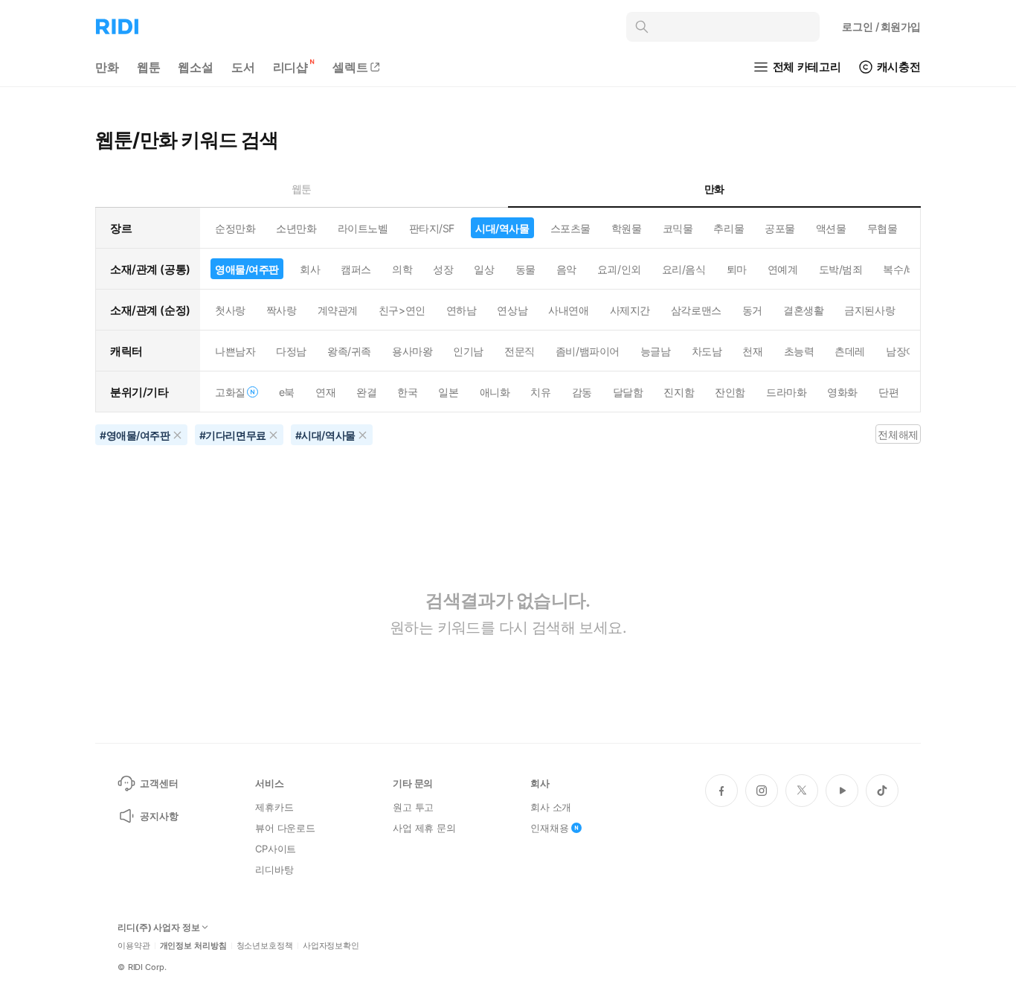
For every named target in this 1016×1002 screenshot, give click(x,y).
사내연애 (568, 310)
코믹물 (678, 228)
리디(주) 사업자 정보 (159, 927)
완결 (366, 392)
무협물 (882, 228)
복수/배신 (905, 269)
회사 (310, 269)
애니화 (495, 392)
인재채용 (549, 828)
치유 (540, 392)
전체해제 (898, 434)
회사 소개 (550, 807)
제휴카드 (274, 807)
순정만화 (235, 228)
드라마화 (786, 392)
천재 (752, 351)
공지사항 (159, 816)
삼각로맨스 (696, 310)
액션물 (831, 228)
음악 (566, 269)
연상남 (512, 310)
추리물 (728, 228)
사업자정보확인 (331, 946)
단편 (888, 392)
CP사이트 (275, 849)
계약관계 (338, 310)
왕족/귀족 (349, 351)
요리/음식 (684, 269)
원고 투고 (413, 807)
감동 (582, 392)
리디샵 (291, 67)
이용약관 (134, 946)
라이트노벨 (363, 228)
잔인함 (730, 392)
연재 (325, 392)
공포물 (780, 228)
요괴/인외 (619, 269)
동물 (525, 269)
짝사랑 (281, 310)
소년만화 (296, 228)
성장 (443, 269)
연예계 (783, 269)
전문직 (519, 351)
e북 (287, 392)
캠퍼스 (356, 269)
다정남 (291, 351)
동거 (752, 310)
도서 (243, 67)
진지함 (678, 392)
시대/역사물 (502, 228)
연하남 (461, 310)
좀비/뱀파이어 (588, 351)
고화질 (230, 392)
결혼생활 (803, 310)
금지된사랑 (869, 310)
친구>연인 (402, 310)
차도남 (707, 351)
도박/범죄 (841, 269)
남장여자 (906, 351)
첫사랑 (230, 310)
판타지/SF (431, 228)
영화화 (842, 392)
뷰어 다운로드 (285, 828)
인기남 (468, 351)
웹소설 (195, 67)
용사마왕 (412, 351)
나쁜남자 (235, 351)
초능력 (799, 351)
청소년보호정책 (265, 946)
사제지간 (630, 310)
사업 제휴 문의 (424, 828)
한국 (407, 392)
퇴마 (737, 269)
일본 (448, 392)
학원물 (626, 228)
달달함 (628, 392)
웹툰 (149, 67)
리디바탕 (274, 869)
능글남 (655, 351)
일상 (484, 269)
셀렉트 (350, 67)
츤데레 (850, 351)
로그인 (881, 26)
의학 (402, 269)
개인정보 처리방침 (193, 946)
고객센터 (159, 783)
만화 (107, 67)
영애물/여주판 (247, 269)
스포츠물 (570, 228)
